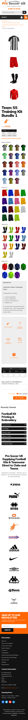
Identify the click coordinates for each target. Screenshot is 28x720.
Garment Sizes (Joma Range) (9, 657)
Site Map (4, 662)
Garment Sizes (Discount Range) (10, 655)
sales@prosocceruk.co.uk (11, 688)
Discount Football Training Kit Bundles (11, 22)
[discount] (7, 121)
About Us (4, 641)
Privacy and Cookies (7, 645)
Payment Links (5, 664)
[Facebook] (3, 702)
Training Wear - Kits (6, 21)
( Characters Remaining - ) (12, 382)
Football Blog (5, 652)
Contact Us (4, 650)
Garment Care (5, 660)
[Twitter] (6, 702)
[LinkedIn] (13, 702)
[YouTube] (10, 702)
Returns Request (6, 648)
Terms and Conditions (7, 643)
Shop (3, 17)
